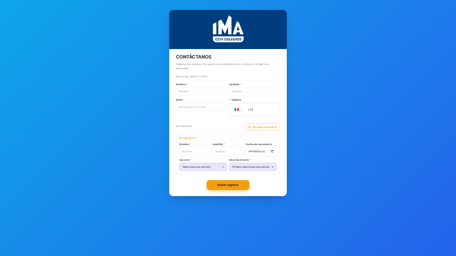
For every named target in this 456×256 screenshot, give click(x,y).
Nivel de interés (240, 159)
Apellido (235, 84)
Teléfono (235, 99)
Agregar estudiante (264, 127)
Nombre (182, 84)
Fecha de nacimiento (259, 144)
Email (180, 99)
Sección (185, 159)
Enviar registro (228, 185)
